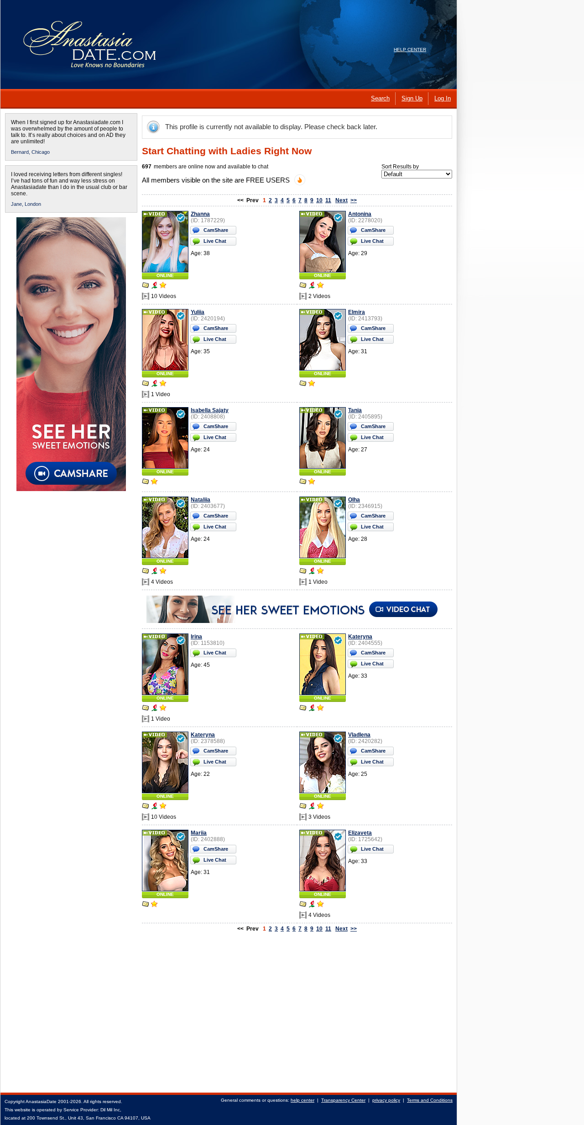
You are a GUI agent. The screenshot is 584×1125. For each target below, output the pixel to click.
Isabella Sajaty (210, 410)
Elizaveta (360, 833)
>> (353, 200)
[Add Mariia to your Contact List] (154, 905)
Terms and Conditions (430, 1100)
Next (341, 200)
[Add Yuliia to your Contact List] (163, 384)
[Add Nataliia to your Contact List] (163, 571)
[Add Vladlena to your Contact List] (320, 806)
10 (319, 200)
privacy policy (386, 1100)
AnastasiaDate (41, 1101)
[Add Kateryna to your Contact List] (320, 708)
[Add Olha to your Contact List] (320, 571)
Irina (196, 636)
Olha (354, 500)
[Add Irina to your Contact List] (163, 708)
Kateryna (360, 636)
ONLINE (165, 275)
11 (328, 200)
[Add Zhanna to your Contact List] (163, 286)
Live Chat (214, 241)
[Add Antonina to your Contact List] (320, 286)
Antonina (359, 214)
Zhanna (200, 214)
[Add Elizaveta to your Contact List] (320, 905)
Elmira (356, 312)
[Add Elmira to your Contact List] (311, 384)
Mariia (199, 833)
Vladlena (359, 735)
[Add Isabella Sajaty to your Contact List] (154, 482)
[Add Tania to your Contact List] (311, 482)
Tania (355, 410)
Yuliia (197, 312)
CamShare (215, 230)
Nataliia (200, 500)
